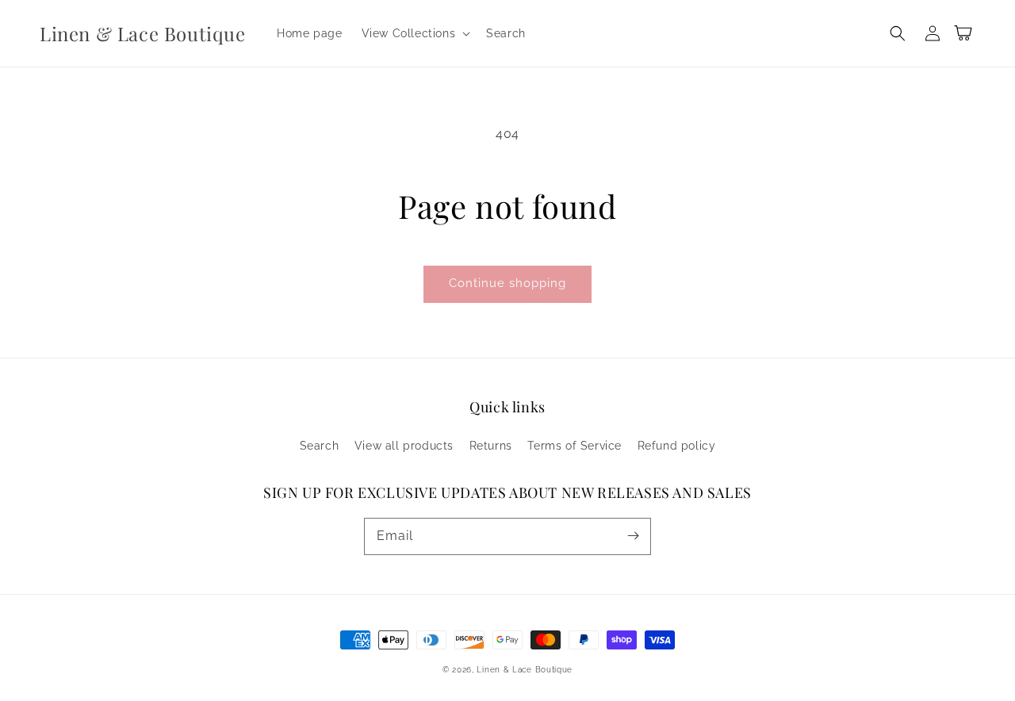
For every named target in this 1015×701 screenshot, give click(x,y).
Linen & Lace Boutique (525, 669)
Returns (490, 445)
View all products (404, 445)
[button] (414, 33)
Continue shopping (507, 283)
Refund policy (677, 445)
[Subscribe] (632, 536)
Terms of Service (574, 445)
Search (319, 445)
